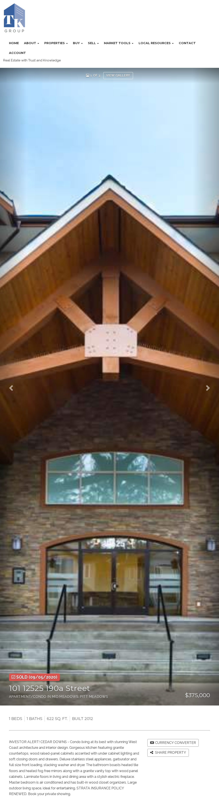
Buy (77, 43)
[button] (13, 387)
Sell (92, 43)
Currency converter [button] (175, 743)
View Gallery (118, 75)
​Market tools (117, 43)
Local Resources (155, 43)
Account (17, 53)
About (30, 43)
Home (14, 43)
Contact (187, 43)
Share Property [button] (170, 753)
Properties (55, 43)
